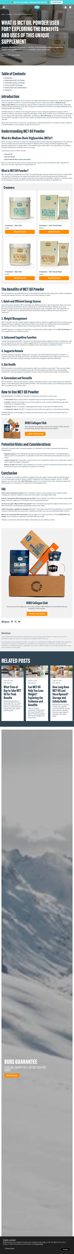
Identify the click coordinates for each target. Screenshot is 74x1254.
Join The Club (35, 434)
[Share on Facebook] (12, 621)
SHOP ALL (12, 1075)
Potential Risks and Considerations (15, 87)
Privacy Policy (38, 1244)
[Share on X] (15, 621)
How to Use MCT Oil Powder (13, 85)
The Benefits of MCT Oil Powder (14, 83)
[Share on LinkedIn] (19, 621)
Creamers (9, 14)
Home (3, 14)
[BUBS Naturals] (37, 7)
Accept (65, 1249)
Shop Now (20, 232)
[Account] (65, 7)
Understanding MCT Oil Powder (14, 80)
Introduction (8, 78)
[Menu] (3, 7)
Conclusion (8, 90)
